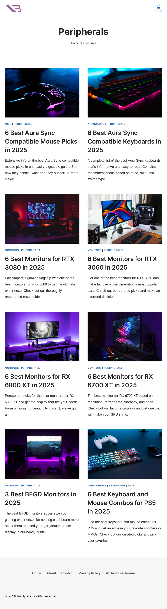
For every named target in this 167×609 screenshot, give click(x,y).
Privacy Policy (90, 573)
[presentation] (42, 92)
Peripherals (23, 124)
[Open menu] (158, 8)
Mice (8, 124)
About (51, 573)
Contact (67, 573)
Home (36, 573)
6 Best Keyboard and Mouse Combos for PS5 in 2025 (122, 502)
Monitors (12, 250)
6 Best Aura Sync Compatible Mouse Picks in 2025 (41, 141)
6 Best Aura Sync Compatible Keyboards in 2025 (124, 141)
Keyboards (96, 124)
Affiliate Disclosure (120, 573)
